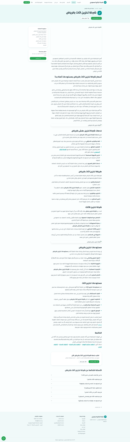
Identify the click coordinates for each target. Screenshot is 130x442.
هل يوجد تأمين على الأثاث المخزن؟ (93, 392)
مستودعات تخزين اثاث (41, 43)
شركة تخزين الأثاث (42, 39)
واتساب (25, 2)
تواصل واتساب (95, 18)
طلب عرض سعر (83, 362)
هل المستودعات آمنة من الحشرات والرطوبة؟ (90, 383)
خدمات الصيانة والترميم (59, 423)
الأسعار (68, 2)
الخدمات (96, 8)
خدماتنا (73, 2)
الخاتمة (44, 45)
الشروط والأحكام (38, 2)
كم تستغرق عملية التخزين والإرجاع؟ (93, 388)
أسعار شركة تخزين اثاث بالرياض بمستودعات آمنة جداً (40, 32)
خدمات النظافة (61, 425)
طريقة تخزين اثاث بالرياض (41, 37)
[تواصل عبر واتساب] (4, 438)
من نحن (56, 2)
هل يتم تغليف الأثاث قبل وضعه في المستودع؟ (90, 396)
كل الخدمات (97, 407)
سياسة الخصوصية (48, 2)
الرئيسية (79, 2)
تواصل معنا (62, 2)
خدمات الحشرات (60, 421)
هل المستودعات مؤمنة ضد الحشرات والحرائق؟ (90, 401)
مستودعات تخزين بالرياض (41, 41)
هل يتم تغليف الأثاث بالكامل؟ (94, 379)
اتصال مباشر (84, 18)
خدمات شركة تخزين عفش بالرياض (39, 35)
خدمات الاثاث (61, 419)
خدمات (100, 325)
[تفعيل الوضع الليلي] (32, 2)
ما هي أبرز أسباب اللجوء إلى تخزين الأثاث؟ (91, 375)
